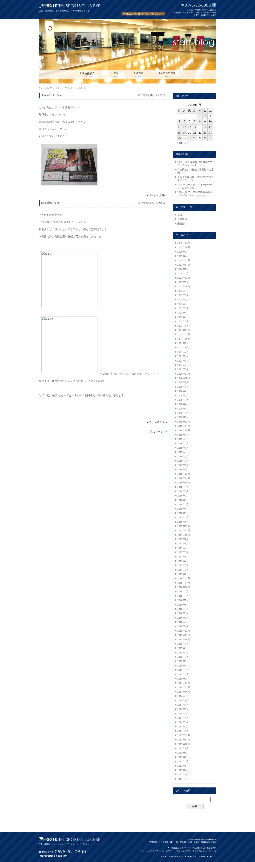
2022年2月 (183, 321)
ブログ (181, 215)
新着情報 (182, 219)
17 (210, 127)
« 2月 (179, 142)
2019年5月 (183, 452)
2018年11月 (183, 478)
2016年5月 (183, 609)
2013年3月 (183, 774)
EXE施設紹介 (173, 848)
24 (210, 132)
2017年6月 (183, 552)
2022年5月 (183, 308)
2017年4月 (183, 561)
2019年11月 (183, 426)
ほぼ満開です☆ (50, 202)
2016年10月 (183, 587)
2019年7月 (183, 443)
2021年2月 (183, 365)
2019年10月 (183, 430)
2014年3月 (183, 722)
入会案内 (196, 848)
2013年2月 (183, 779)
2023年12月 (183, 278)
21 (194, 132)
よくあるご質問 (209, 848)
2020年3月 (183, 408)
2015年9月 (183, 644)
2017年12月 (183, 526)
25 (179, 138)
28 (194, 138)
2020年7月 (183, 391)
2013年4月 (183, 770)
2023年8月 (183, 282)
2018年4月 (183, 509)
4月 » (186, 142)
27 (189, 138)
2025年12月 (183, 243)
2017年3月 (183, 565)
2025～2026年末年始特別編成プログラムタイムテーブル (194, 164)
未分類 (181, 223)
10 (210, 121)
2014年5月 (183, 713)
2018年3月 (183, 513)
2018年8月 (183, 491)
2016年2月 (183, 622)
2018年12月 (183, 474)
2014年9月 (183, 696)
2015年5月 (183, 661)
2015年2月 (183, 674)
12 (184, 127)
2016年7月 (183, 600)
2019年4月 (183, 456)
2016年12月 (183, 578)
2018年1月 (183, 522)
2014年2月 (183, 726)
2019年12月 (183, 421)
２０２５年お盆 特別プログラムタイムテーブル (195, 179)
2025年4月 (183, 256)
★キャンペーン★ (51, 95)
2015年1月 (183, 678)
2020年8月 (183, 387)
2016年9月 (183, 591)
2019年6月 (183, 448)
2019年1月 (183, 469)
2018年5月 (183, 504)
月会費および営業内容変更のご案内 (195, 171)
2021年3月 (183, 361)
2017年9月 (183, 539)
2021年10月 (183, 339)
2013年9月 (183, 748)
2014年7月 (183, 705)
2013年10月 (183, 744)
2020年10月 (183, 378)
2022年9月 (183, 291)
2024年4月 (183, 273)
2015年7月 (183, 652)
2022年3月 (183, 317)
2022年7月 (183, 299)
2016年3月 (183, 618)
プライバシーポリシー (164, 851)
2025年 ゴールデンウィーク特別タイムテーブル (194, 186)
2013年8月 (183, 752)
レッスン (186, 848)
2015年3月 (183, 670)
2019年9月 (183, 435)
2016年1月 (183, 626)
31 (210, 138)
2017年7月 (183, 548)
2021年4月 (183, 356)
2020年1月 (183, 417)
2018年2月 (183, 517)
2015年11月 (183, 635)
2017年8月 (183, 543)
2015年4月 (183, 665)
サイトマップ (146, 851)
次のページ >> (158, 431)
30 (204, 138)
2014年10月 (183, 692)
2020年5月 (183, 400)
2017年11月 (183, 530)
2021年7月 (183, 352)
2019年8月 (183, 439)
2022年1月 (183, 326)
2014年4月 (183, 718)
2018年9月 (183, 487)
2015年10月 (183, 639)
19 (184, 132)
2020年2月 (183, 413)
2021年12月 (183, 330)
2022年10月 (183, 286)
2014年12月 (183, 683)
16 (204, 127)
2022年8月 (183, 295)
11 (179, 127)
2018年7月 (183, 495)
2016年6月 (183, 604)
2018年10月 (183, 482)
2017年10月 (183, 535)
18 (179, 132)
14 (194, 127)
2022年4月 (183, 312)
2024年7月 (183, 269)
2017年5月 (183, 556)
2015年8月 (183, 648)
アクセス (180, 851)
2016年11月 (183, 583)
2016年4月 (183, 613)
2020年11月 (183, 374)
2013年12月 (183, 735)
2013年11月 (183, 739)
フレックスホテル (194, 851)
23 (204, 132)
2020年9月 (183, 382)
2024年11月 (183, 265)
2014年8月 (183, 700)
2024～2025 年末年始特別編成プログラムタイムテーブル (194, 194)
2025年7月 (183, 251)
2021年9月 (183, 343)
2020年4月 (183, 404)
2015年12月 (183, 631)
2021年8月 (183, 347)
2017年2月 (183, 570)
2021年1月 (183, 369)
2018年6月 (183, 500)
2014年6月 (183, 709)
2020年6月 (183, 395)
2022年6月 (183, 304)
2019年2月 (183, 465)
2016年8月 (183, 596)
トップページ (210, 851)
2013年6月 (183, 761)
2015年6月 (183, 657)
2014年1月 (183, 731)
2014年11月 (183, 687)
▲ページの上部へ (156, 195)
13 (189, 127)
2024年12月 (183, 260)
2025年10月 (183, 247)
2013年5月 (183, 766)
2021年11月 (183, 334)
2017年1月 (183, 574)
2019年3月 (183, 461)
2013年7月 (183, 757)
